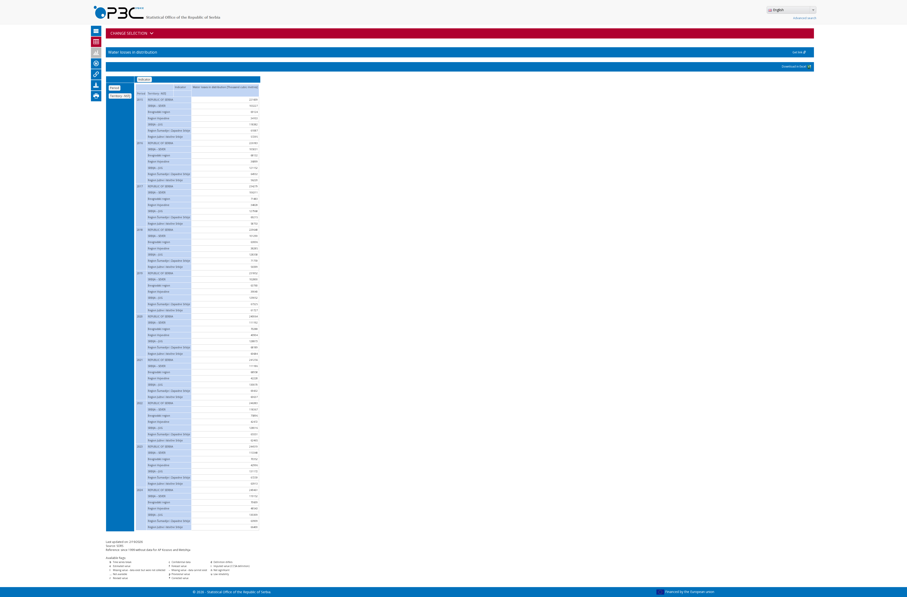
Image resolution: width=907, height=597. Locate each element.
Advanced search (804, 18)
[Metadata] (96, 63)
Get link (797, 52)
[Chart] (96, 52)
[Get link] (96, 74)
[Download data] (96, 85)
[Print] (96, 96)
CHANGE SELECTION (129, 33)
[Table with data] (96, 42)
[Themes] (96, 31)
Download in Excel (794, 66)
